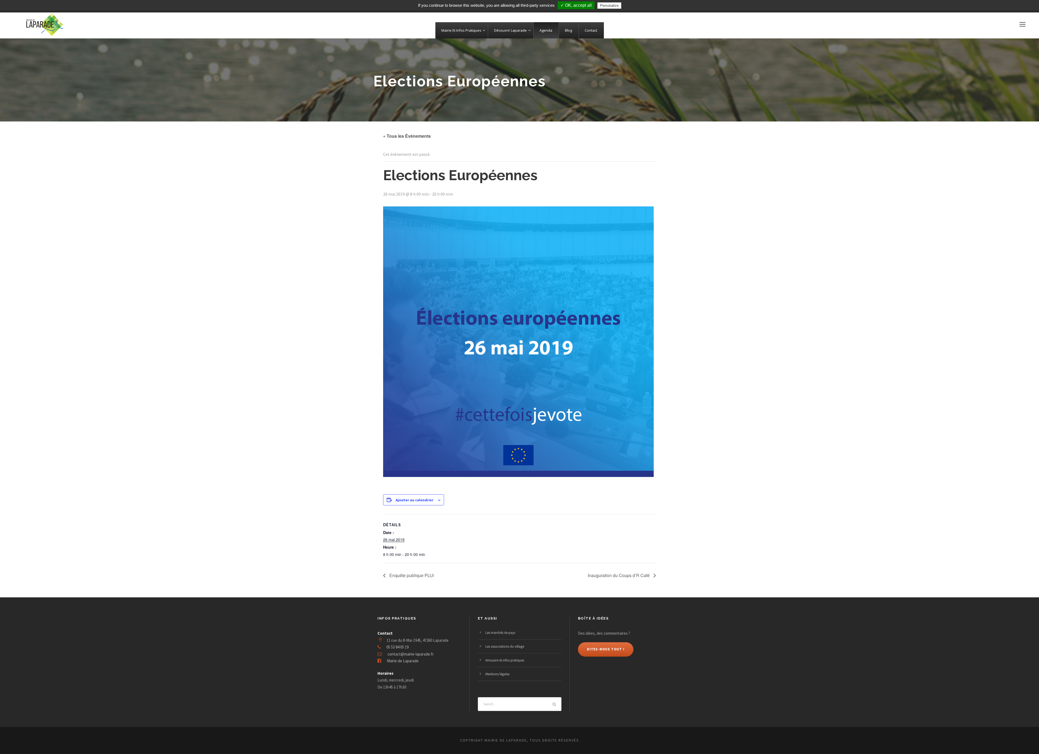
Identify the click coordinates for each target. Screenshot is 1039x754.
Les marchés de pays (500, 632)
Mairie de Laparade (403, 660)
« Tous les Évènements (407, 136)
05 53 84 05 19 (397, 647)
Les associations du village (504, 646)
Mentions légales (497, 674)
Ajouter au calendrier (414, 500)
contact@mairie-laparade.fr (410, 654)
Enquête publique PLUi (411, 575)
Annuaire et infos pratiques (504, 660)
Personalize (609, 6)
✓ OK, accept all (576, 5)
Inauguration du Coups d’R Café (619, 575)
